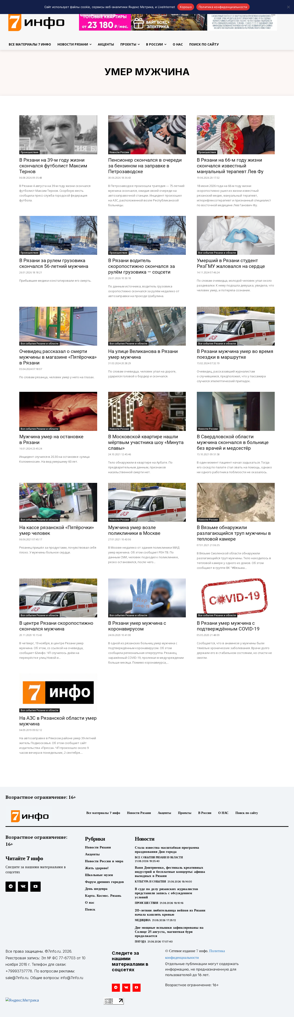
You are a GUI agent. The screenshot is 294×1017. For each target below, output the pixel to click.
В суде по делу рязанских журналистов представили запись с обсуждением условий (166, 893)
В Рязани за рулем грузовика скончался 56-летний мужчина (53, 263)
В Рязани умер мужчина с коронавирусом (137, 626)
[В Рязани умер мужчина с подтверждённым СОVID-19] (236, 598)
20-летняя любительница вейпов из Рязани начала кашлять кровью (170, 912)
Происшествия (29, 152)
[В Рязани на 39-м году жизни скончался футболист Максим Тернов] (58, 134)
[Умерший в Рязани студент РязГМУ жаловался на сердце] (236, 235)
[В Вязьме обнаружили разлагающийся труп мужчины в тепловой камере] (236, 502)
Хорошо (186, 7)
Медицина (142, 920)
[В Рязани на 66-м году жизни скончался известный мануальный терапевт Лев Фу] (236, 134)
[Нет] (288, 7)
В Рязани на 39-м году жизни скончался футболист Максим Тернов (53, 165)
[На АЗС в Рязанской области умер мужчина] (58, 692)
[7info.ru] (38, 816)
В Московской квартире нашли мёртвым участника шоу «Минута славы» (146, 442)
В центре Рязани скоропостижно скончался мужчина (56, 626)
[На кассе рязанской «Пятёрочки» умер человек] (58, 502)
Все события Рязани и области (217, 252)
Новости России (119, 152)
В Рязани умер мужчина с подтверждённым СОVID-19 (228, 626)
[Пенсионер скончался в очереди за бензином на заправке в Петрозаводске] (147, 134)
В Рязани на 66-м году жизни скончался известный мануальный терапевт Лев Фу (230, 165)
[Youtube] (35, 887)
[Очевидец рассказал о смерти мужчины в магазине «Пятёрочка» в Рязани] (58, 326)
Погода (140, 941)
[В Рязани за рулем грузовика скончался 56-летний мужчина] (58, 235)
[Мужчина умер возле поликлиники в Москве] (147, 502)
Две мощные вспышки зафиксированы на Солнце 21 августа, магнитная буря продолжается (169, 931)
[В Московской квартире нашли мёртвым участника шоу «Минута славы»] (147, 411)
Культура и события (150, 881)
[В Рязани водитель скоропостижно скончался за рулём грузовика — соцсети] (147, 235)
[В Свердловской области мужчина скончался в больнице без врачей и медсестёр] (236, 411)
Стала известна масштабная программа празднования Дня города (167, 849)
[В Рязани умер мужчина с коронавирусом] (147, 598)
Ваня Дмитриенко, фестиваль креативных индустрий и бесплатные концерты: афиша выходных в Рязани (170, 871)
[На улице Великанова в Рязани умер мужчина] (147, 326)
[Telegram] (11, 887)
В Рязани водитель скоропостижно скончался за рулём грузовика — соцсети (141, 266)
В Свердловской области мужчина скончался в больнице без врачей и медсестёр (233, 442)
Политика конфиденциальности (223, 7)
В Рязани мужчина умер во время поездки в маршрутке (235, 354)
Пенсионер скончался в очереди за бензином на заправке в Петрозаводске (145, 165)
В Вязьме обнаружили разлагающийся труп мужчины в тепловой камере (234, 533)
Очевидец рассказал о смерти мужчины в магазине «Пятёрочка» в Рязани (58, 357)
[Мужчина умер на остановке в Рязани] (58, 411)
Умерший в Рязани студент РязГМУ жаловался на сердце (231, 263)
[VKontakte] (23, 887)
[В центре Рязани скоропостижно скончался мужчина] (58, 598)
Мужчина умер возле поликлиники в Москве (134, 530)
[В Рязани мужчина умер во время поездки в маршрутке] (236, 326)
